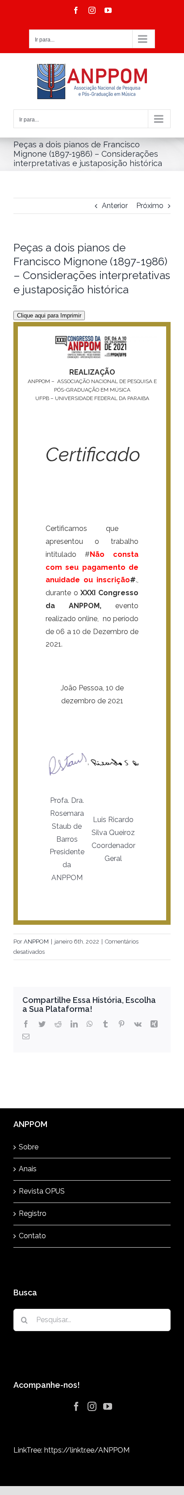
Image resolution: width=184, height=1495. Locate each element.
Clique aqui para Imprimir (49, 315)
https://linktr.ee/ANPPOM (87, 1450)
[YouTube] (107, 1406)
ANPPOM (36, 941)
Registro (32, 1213)
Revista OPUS (42, 1191)
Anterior (115, 205)
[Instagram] (92, 1406)
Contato (32, 1236)
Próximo (149, 205)
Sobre (28, 1147)
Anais (28, 1169)
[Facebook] (76, 1406)
